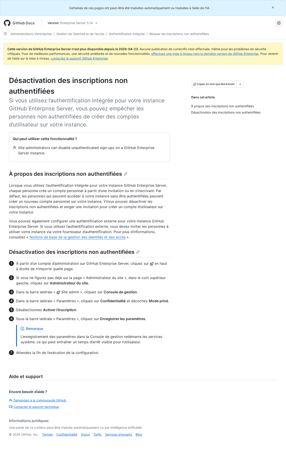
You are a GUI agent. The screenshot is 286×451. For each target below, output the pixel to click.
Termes (47, 434)
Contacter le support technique (36, 407)
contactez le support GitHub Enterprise (79, 58)
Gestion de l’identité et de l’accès (80, 34)
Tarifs (97, 434)
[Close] (273, 7)
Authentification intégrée (127, 34)
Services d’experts (118, 434)
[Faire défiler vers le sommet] (276, 441)
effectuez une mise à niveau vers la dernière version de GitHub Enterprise (205, 54)
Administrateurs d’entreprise (31, 34)
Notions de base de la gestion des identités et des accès (77, 237)
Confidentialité (66, 434)
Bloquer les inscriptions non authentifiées (179, 34)
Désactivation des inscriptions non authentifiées (71, 252)
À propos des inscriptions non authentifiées (65, 174)
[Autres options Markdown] (240, 84)
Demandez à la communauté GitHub (39, 400)
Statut (85, 434)
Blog (139, 434)
